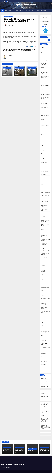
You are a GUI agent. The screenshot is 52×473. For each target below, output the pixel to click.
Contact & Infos (30, 10)
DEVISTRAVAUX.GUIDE (45, 26)
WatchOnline (43, 364)
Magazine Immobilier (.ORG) (26, 5)
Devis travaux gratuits (18, 10)
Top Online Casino (44, 340)
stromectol (43, 338)
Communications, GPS (45, 115)
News (42, 279)
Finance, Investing (44, 171)
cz (41, 128)
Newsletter (8, 10)
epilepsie (42, 148)
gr (41, 187)
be (41, 82)
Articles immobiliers (44, 69)
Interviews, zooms (44, 257)
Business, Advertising (45, 85)
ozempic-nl (43, 290)
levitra (42, 274)
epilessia (42, 150)
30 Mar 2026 (6, 452)
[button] (50, 10)
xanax (42, 370)
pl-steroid (42, 295)
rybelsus (42, 325)
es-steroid (42, 156)
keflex (42, 267)
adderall (42, 67)
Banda (42, 80)
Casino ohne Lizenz (44, 107)
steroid (42, 335)
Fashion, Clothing (44, 162)
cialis (42, 112)
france (42, 184)
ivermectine (43, 265)
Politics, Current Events (45, 298)
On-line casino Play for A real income (19, 450)
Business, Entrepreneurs (45, 94)
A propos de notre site (45, 60)
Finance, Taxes (43, 174)
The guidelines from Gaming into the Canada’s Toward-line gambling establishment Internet (45, 426)
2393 (42, 55)
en (41, 142)
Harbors (42, 415)
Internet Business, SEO (45, 250)
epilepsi (42, 145)
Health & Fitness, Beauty (45, 192)
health (42, 189)
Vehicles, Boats (44, 361)
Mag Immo (11, 24)
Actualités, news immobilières (5, 447)
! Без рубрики (43, 47)
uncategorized (43, 353)
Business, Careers (44, 91)
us (41, 356)
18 (41, 52)
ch (41, 110)
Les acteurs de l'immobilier (9, 16)
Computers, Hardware (45, 125)
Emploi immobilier (44, 140)
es (41, 153)
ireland (42, 259)
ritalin (42, 322)
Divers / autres (43, 134)
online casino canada (45, 287)
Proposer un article (41, 10)
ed (41, 137)
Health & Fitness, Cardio (45, 195)
